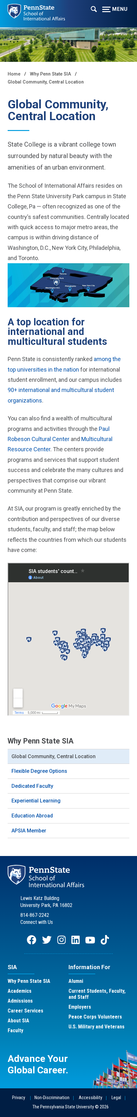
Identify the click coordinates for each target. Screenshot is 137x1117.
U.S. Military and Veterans (96, 1027)
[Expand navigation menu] (93, 8)
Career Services (25, 1011)
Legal (116, 1097)
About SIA (18, 1021)
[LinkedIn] (75, 943)
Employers (79, 1007)
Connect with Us (36, 922)
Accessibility (90, 1097)
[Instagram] (61, 943)
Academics (20, 991)
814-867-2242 (34, 915)
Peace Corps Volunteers (95, 1017)
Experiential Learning (36, 801)
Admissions (20, 1001)
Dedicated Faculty (32, 786)
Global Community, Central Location (46, 82)
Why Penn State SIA (50, 74)
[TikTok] (105, 943)
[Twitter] (47, 943)
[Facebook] (31, 943)
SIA (12, 967)
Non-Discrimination (51, 1097)
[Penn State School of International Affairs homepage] (36, 10)
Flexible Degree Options (39, 771)
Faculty (15, 1030)
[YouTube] (90, 943)
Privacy (18, 1097)
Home (14, 74)
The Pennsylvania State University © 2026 (70, 1107)
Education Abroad (32, 816)
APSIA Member (28, 831)
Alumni (75, 981)
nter (64, 439)
